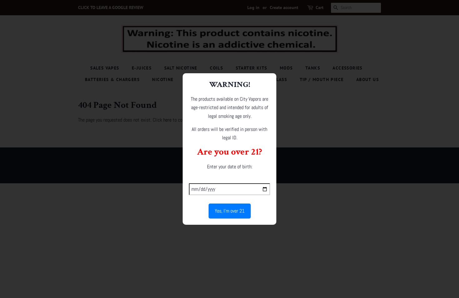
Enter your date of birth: (229, 166)
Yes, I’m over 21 (229, 211)
